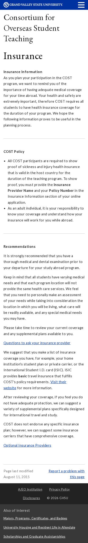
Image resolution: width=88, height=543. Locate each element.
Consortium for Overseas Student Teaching (32, 28)
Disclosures (31, 498)
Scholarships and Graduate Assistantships (34, 536)
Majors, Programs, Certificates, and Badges (35, 518)
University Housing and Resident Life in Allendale (39, 527)
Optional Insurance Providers (27, 445)
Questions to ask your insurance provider (37, 343)
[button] (81, 4)
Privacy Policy (59, 489)
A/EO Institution (30, 489)
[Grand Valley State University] (33, 6)
